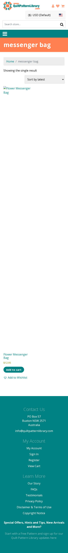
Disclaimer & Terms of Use (34, 507)
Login (53, 6)
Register (34, 460)
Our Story (34, 483)
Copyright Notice (34, 513)
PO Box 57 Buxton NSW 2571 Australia (34, 421)
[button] (15, 377)
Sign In (34, 454)
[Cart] (62, 6)
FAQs (34, 489)
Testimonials (34, 495)
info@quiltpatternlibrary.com (34, 431)
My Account (34, 448)
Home (10, 61)
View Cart (34, 466)
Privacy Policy (34, 501)
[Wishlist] (57, 6)
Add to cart (13, 369)
